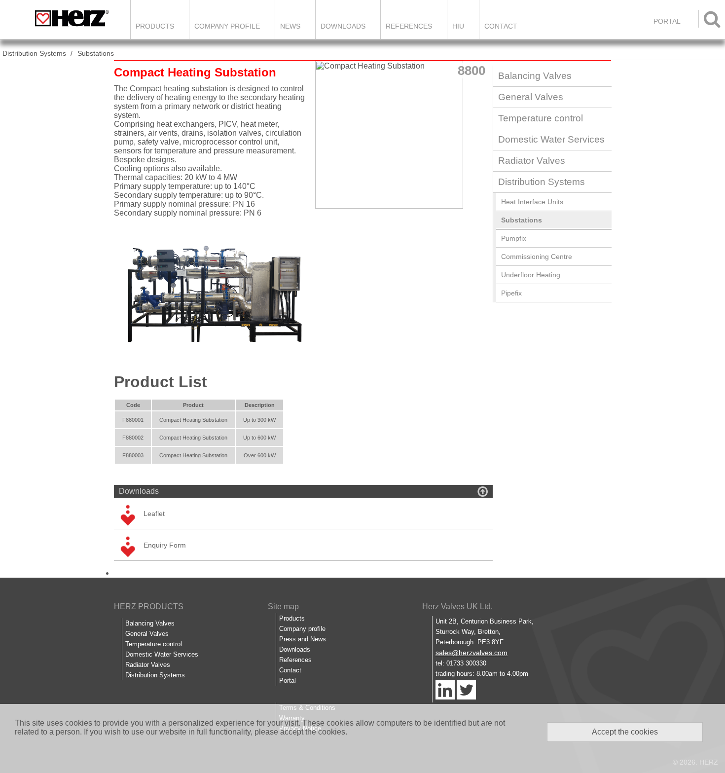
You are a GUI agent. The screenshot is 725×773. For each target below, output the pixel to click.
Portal (287, 680)
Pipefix (511, 293)
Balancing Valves (535, 76)
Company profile (302, 628)
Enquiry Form (165, 545)
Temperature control (540, 118)
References (409, 26)
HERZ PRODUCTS (148, 606)
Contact (500, 26)
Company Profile (227, 26)
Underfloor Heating (530, 275)
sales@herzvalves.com (471, 653)
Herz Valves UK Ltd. (457, 606)
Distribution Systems (34, 53)
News (290, 26)
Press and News (302, 639)
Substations (95, 53)
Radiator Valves (531, 160)
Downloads (343, 26)
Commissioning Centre (536, 256)
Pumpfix (513, 238)
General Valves (530, 97)
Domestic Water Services (551, 139)
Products (155, 26)
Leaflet (154, 513)
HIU (458, 26)
